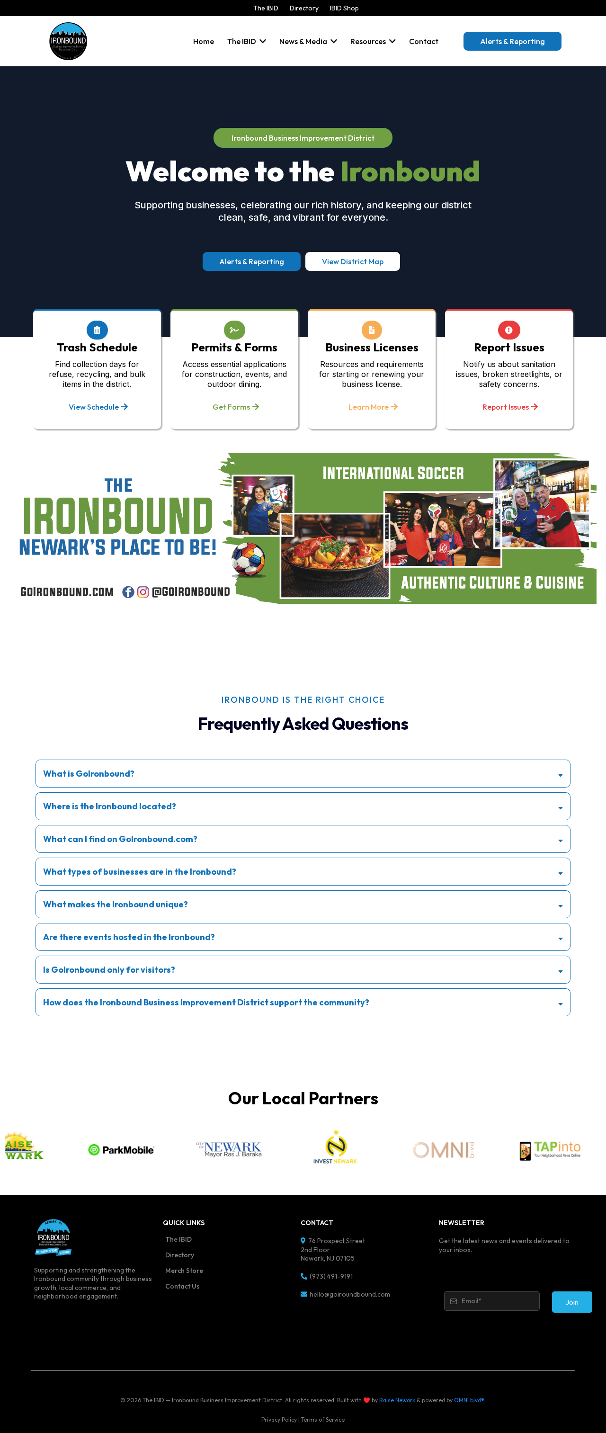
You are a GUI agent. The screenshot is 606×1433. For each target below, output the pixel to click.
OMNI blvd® (469, 1400)
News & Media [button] (304, 41)
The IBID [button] (242, 41)
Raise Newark (397, 1400)
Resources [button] (368, 41)
